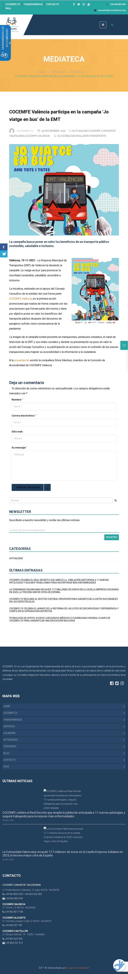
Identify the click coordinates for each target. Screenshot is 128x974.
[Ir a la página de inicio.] (11, 24)
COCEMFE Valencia (37, 135)
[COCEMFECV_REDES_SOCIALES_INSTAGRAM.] (122, 683)
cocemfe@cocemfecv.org (111, 10)
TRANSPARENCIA (33, 4)
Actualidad (80, 130)
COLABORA (9, 733)
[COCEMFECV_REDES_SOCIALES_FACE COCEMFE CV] (74, 4)
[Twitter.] (4, 253)
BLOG (6, 753)
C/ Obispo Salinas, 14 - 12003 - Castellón (23, 934)
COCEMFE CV (12, 4)
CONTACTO (52, 4)
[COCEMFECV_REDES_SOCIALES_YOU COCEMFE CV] (89, 4)
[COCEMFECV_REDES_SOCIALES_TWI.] (117, 683)
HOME (6, 706)
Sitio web (17, 431)
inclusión (82, 135)
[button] (124, 345)
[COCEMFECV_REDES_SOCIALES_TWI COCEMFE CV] (78, 4)
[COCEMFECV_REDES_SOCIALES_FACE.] (112, 683)
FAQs (8, 8)
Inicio (42, 72)
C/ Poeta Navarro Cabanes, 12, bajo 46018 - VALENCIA (30, 890)
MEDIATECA (58, 72)
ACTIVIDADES (10, 739)
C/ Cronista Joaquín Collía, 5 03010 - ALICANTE (27, 921)
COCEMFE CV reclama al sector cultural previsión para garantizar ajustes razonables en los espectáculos (63, 600)
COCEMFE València (20, 298)
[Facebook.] (4, 246)
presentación (21, 360)
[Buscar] (115, 500)
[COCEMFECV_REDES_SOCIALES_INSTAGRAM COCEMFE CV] (83, 4)
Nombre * (17, 399)
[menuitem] (64, 706)
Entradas (78, 72)
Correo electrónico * (24, 415)
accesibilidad (67, 135)
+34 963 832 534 (117, 4)
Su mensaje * (19, 447)
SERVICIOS (9, 726)
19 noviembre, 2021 (54, 130)
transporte (98, 135)
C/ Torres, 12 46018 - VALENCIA (19, 907)
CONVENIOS (9, 746)
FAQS (6, 766)
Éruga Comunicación (78, 968)
